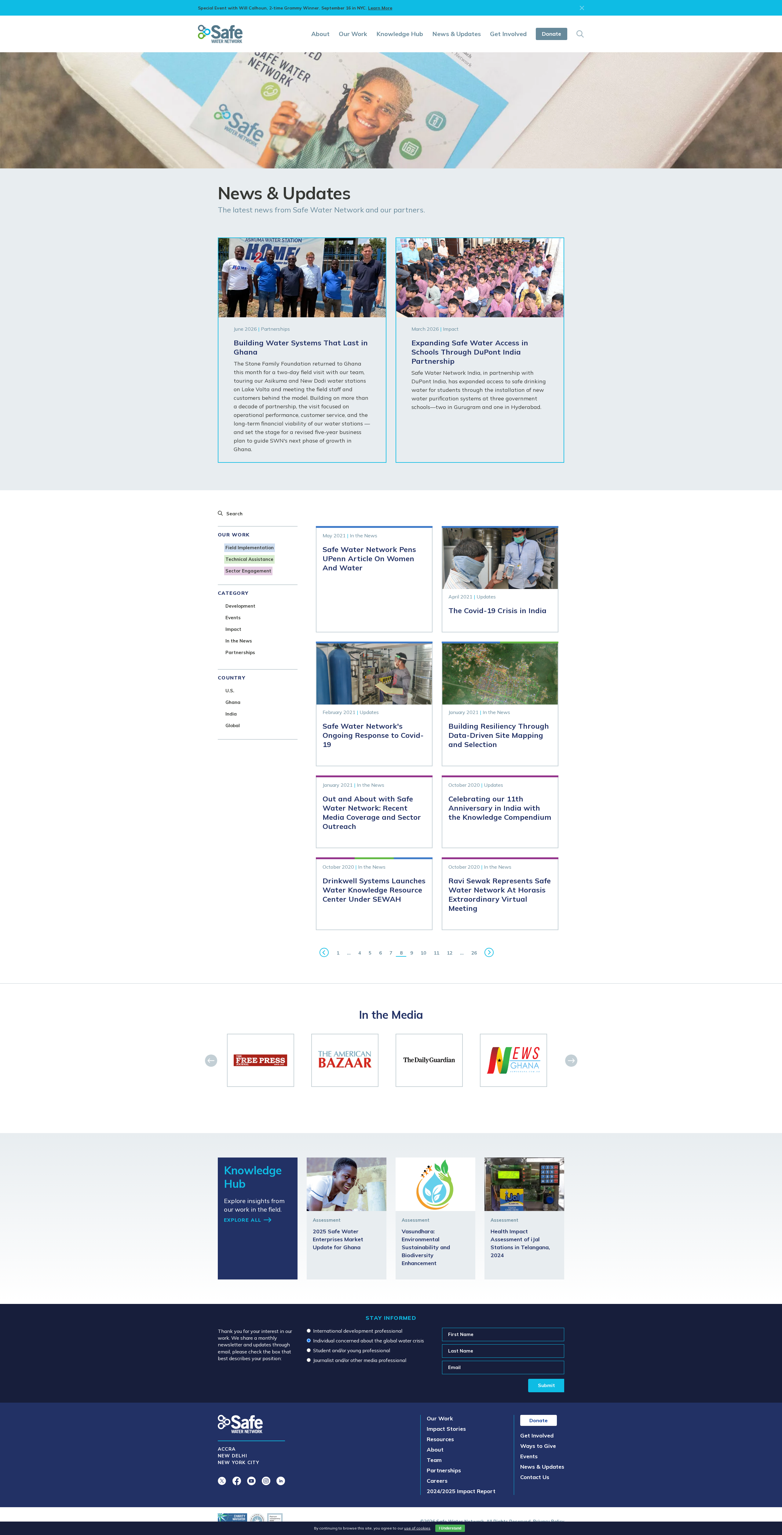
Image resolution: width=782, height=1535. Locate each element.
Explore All (242, 1220)
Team (434, 1459)
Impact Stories (446, 1428)
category (233, 593)
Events (529, 1456)
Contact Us (534, 1477)
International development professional (357, 1331)
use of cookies (417, 1528)
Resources (440, 1439)
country (231, 678)
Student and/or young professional (351, 1350)
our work (234, 535)
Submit (546, 1385)
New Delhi (232, 1456)
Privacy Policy (548, 1521)
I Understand (450, 1528)
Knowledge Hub (399, 34)
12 (449, 953)
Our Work (353, 34)
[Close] (582, 8)
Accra (227, 1449)
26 (474, 953)
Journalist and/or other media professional (359, 1360)
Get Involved (508, 34)
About (320, 34)
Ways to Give (538, 1445)
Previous (324, 952)
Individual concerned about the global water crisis (368, 1341)
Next (489, 952)
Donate (551, 33)
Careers (437, 1480)
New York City (239, 1462)
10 (423, 953)
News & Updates (456, 34)
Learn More (380, 8)
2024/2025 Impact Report (461, 1491)
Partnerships (444, 1470)
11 (436, 953)
